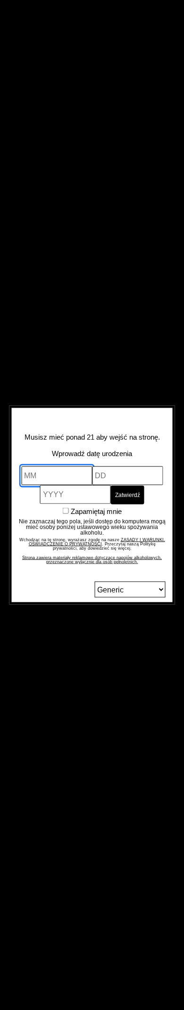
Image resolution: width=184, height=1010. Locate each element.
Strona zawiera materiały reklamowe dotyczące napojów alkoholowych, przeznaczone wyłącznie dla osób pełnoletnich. (92, 559)
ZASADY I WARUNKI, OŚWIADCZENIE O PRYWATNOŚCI (97, 541)
